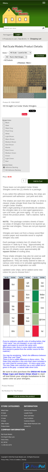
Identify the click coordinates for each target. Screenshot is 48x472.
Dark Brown (9, 145)
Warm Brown (10, 139)
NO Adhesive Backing (13, 170)
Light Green (9, 158)
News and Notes (29, 415)
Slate (7, 125)
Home (4, 53)
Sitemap (24, 459)
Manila (7, 147)
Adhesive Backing (11, 167)
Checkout (40, 56)
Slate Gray (9, 128)
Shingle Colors (6, 120)
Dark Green (9, 150)
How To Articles (28, 418)
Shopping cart (35, 39)
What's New (4, 410)
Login (18, 34)
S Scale (3, 418)
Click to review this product (24, 396)
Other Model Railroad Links (32, 423)
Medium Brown (10, 142)
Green (7, 156)
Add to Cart (37, 181)
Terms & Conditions (15, 459)
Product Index (5, 426)
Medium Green (10, 153)
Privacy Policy (5, 459)
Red (6, 161)
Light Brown (9, 136)
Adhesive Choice (7, 165)
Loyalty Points (28, 413)
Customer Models (29, 421)
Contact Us (27, 426)
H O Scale (4, 415)
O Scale (3, 421)
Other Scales (5, 423)
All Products (8, 60)
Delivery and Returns (30, 410)
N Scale (3, 413)
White (7, 134)
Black (7, 122)
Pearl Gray (9, 131)
